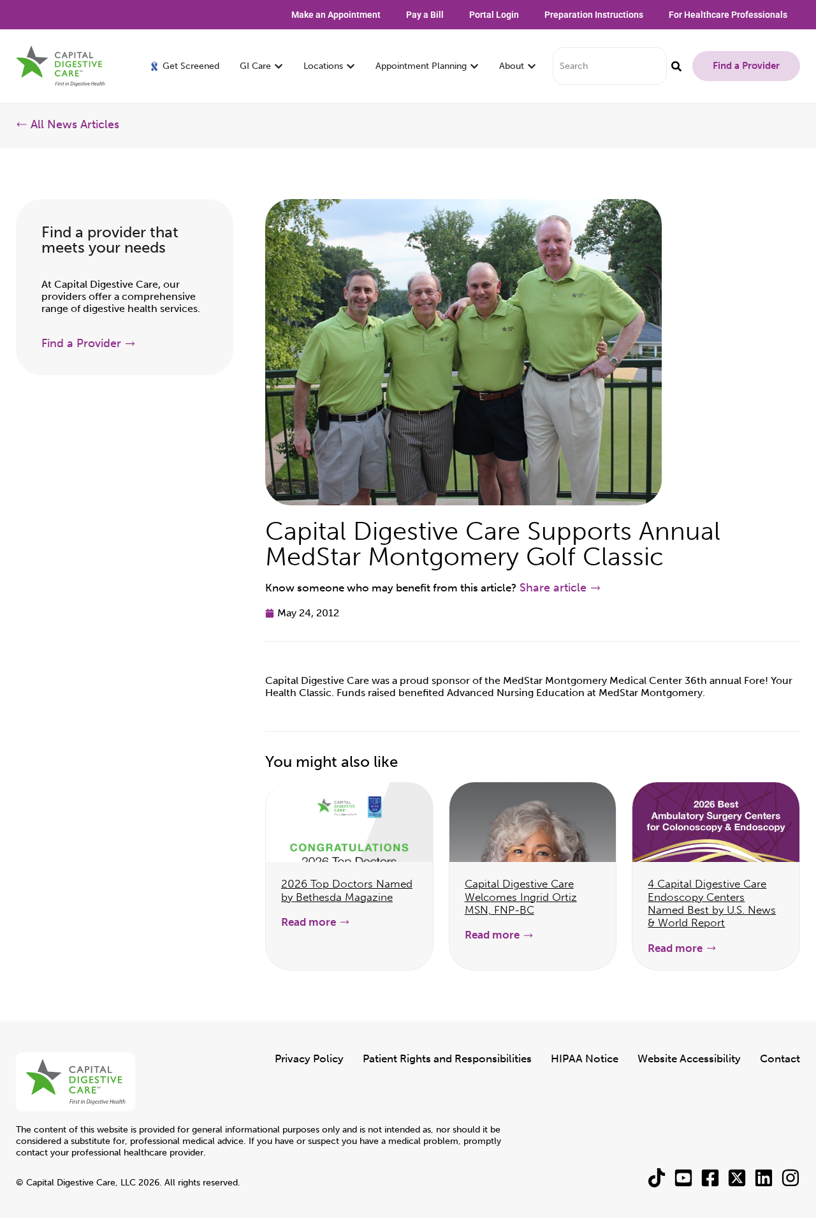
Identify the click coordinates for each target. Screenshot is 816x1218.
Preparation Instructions (593, 15)
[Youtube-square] (683, 1177)
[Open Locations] (350, 66)
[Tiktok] (656, 1177)
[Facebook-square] (710, 1177)
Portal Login (494, 15)
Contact (780, 1058)
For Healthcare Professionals (728, 15)
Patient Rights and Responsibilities (447, 1058)
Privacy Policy (309, 1058)
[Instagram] (790, 1177)
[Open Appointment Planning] (474, 66)
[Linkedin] (763, 1177)
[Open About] (531, 66)
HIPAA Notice (584, 1058)
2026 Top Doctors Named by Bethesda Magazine (346, 890)
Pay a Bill (425, 15)
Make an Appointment (336, 15)
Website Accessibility (689, 1058)
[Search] (676, 66)
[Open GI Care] (278, 66)
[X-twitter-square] (737, 1177)
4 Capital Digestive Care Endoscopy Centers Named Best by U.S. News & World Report (712, 903)
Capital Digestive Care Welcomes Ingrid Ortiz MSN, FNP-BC (521, 896)
